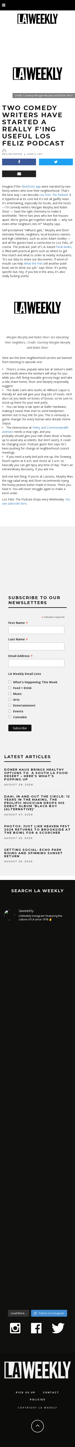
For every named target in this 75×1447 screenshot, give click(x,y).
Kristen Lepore (12, 154)
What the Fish (33, 263)
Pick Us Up (25, 1392)
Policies (37, 1399)
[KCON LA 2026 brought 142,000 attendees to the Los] (37, 1159)
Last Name (18, 639)
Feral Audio (63, 247)
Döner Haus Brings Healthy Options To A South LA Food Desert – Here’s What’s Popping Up (36, 774)
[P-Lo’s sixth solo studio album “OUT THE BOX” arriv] (37, 1251)
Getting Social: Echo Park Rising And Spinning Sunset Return (33, 853)
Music (17, 694)
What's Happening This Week (35, 682)
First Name (18, 622)
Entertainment (24, 705)
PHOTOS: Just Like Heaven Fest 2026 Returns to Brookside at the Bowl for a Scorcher (37, 829)
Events (18, 711)
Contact (51, 1392)
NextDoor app (31, 186)
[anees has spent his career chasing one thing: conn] (37, 978)
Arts (16, 700)
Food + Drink (22, 688)
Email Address (20, 655)
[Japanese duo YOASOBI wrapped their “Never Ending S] (37, 1077)
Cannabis (20, 717)
